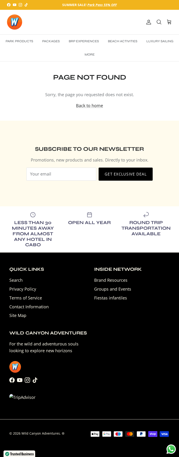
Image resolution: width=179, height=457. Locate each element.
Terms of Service (25, 298)
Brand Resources (110, 280)
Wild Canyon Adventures (40, 433)
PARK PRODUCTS (19, 41)
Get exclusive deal (126, 174)
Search (16, 280)
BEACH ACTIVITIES (122, 41)
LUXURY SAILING (159, 41)
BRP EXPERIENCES (84, 41)
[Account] (147, 22)
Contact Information (29, 306)
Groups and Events (112, 289)
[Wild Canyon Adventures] (14, 22)
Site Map (17, 315)
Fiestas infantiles (110, 298)
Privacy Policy (22, 289)
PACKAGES (51, 41)
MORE (90, 54)
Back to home (89, 105)
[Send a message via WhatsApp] (171, 449)
